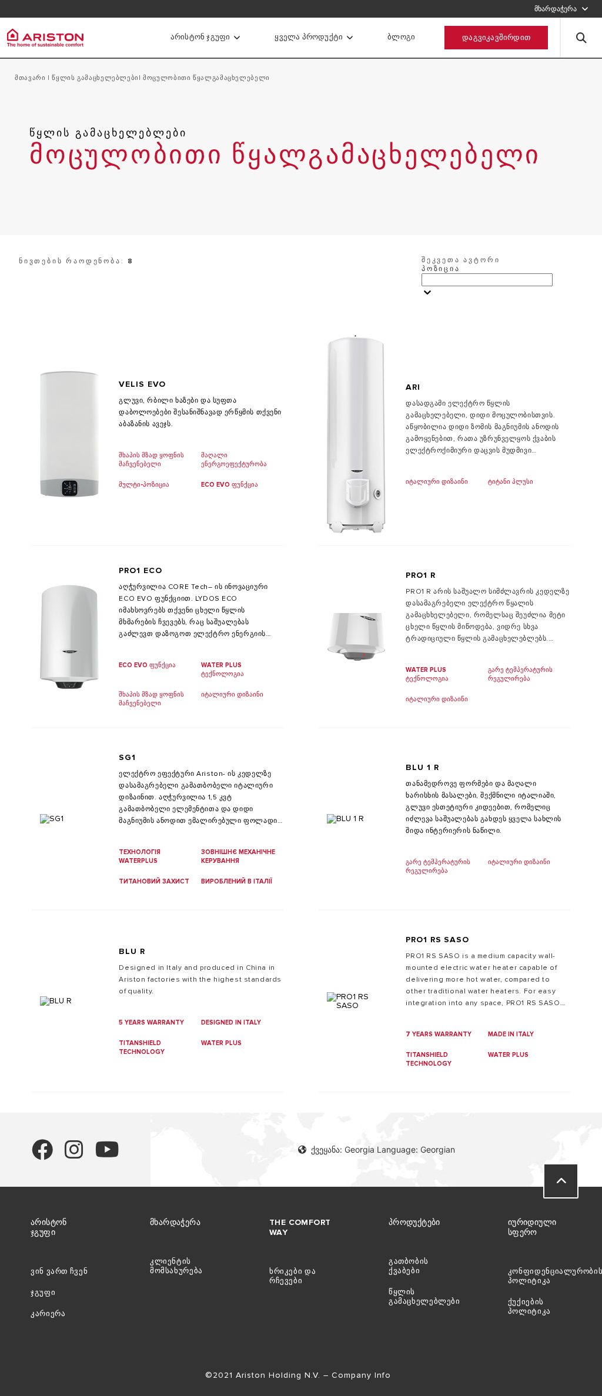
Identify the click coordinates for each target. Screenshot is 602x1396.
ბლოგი (401, 37)
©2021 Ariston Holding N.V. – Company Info (299, 1375)
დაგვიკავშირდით (496, 37)
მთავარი (31, 78)
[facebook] (42, 1155)
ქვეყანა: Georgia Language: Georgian (383, 1149)
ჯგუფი (43, 1292)
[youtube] (107, 1155)
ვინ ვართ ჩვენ (59, 1271)
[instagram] (74, 1155)
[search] (581, 38)
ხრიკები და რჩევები (292, 1276)
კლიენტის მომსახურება (176, 1266)
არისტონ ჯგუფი (200, 37)
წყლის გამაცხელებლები (94, 78)
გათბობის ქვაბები (409, 1266)
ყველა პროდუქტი (309, 37)
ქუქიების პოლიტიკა (529, 1306)
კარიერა (48, 1313)
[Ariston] (45, 38)
